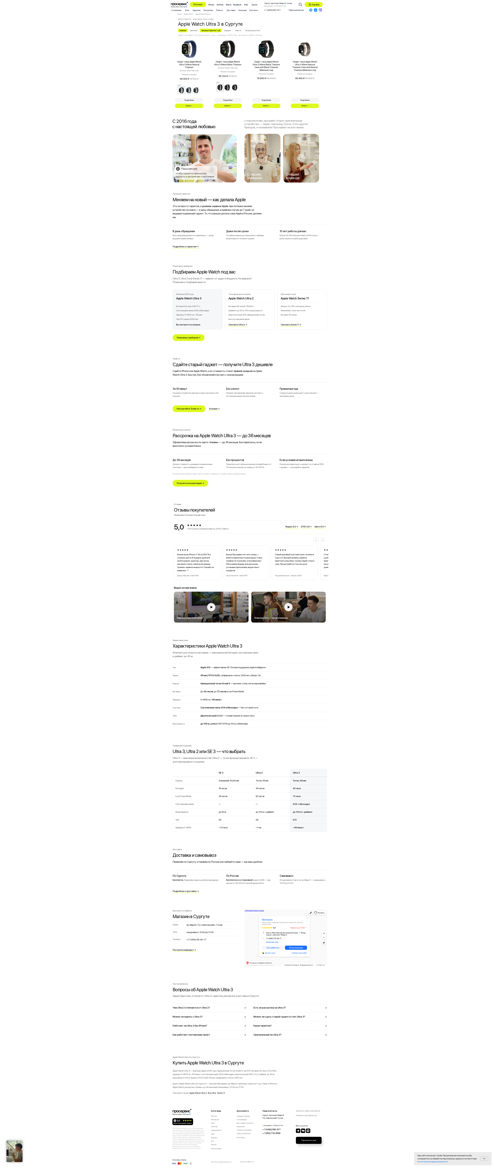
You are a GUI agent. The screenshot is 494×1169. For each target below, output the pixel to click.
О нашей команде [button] (292, 176)
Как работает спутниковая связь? (191, 1034)
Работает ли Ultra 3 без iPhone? (190, 1025)
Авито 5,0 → (320, 526)
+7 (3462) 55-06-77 (196, 939)
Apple (180, 14)
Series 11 (221, 1093)
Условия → (214, 408)
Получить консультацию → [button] (190, 483)
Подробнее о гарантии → (186, 246)
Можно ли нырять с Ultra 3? (188, 1016)
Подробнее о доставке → (186, 891)
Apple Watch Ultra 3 (203, 14)
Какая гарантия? (262, 1025)
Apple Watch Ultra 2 (198, 1093)
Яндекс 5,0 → (291, 526)
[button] (198, 4)
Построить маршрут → (184, 950)
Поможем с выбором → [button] (188, 337)
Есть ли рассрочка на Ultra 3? (269, 1007)
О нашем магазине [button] (254, 176)
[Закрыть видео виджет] (22, 1141)
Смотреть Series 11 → (291, 324)
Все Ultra (212, 1093)
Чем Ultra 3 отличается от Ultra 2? (191, 1007)
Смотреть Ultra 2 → (237, 324)
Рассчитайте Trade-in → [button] (189, 408)
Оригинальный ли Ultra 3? (267, 1034)
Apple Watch (188, 14)
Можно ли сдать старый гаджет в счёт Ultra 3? (279, 1016)
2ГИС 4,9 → (306, 526)
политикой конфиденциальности (433, 1161)
